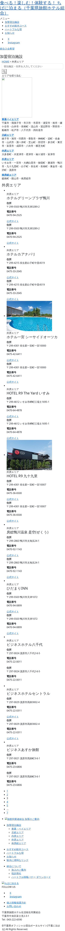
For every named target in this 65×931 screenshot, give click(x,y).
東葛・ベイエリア (21, 828)
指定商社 (16, 873)
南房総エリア (9, 174)
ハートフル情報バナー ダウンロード (31, 877)
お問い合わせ (14, 906)
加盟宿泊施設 (12, 22)
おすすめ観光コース (16, 25)
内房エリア (8, 150)
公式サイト (13, 221)
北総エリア (8, 135)
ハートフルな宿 (13, 29)
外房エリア (8, 159)
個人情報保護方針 (16, 902)
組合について (14, 866)
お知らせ (10, 33)
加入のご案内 (18, 869)
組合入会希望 (7, 48)
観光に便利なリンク (17, 860)
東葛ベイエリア (10, 119)
